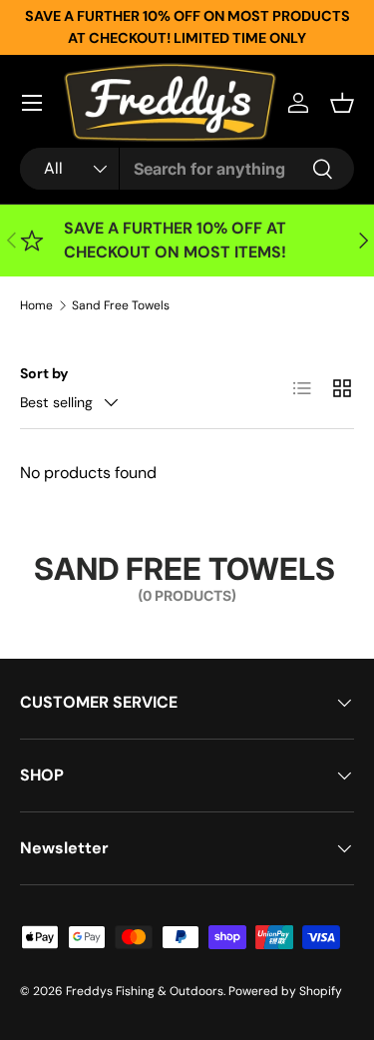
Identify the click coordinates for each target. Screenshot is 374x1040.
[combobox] (187, 169)
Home (36, 305)
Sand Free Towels (121, 305)
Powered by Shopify (285, 991)
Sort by (44, 373)
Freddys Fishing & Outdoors (144, 991)
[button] (342, 103)
